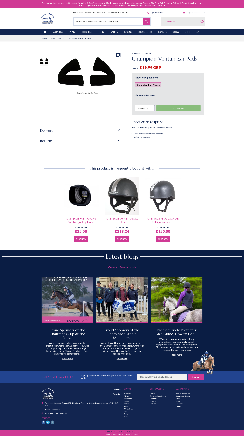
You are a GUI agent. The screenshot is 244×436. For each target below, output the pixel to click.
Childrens (128, 399)
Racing (126, 406)
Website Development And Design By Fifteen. (122, 434)
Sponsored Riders (183, 396)
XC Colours (128, 409)
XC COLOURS (145, 31)
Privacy (153, 401)
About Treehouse (183, 393)
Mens (72, 31)
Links (178, 401)
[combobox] (112, 21)
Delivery (46, 130)
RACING (128, 31)
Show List (179, 404)
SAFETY (114, 31)
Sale (125, 416)
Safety (126, 404)
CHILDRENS (86, 31)
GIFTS (187, 31)
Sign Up (196, 377)
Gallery (178, 406)
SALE (198, 31)
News (178, 399)
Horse (126, 401)
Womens (58, 31)
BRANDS (162, 31)
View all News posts (122, 267)
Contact (153, 399)
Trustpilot (116, 390)
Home (44, 38)
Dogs (126, 411)
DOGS (175, 31)
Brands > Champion (58, 38)
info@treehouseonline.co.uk (195, 13)
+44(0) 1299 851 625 (156, 13)
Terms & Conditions (158, 396)
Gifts (126, 414)
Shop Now (81, 239)
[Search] (146, 21)
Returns (46, 141)
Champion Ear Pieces (148, 85)
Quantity (143, 108)
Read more (67, 358)
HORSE (101, 31)
